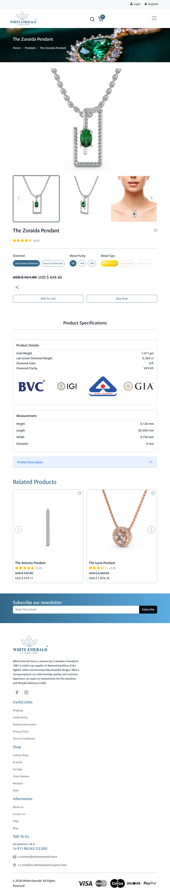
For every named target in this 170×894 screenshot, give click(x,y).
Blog (15, 828)
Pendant (30, 48)
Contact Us (19, 814)
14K (82, 263)
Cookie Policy (20, 717)
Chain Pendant (21, 776)
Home (17, 48)
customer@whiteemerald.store (37, 857)
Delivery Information (24, 724)
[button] (92, 19)
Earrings (17, 769)
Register (152, 4)
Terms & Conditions (24, 738)
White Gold (144, 263)
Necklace (18, 783)
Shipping (18, 710)
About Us (18, 807)
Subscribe (148, 609)
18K (92, 263)
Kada (15, 790)
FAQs (16, 821)
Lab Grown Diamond (26, 263)
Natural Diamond (53, 263)
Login (137, 4)
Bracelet (17, 762)
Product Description (30, 462)
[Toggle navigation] (154, 18)
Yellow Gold (110, 263)
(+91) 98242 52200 (30, 848)
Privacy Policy (20, 731)
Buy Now (122, 299)
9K (73, 263)
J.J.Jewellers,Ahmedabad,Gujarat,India (42, 865)
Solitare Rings (21, 755)
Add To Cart (48, 299)
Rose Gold (127, 263)
